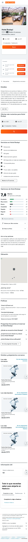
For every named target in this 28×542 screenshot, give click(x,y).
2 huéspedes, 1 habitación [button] (10, 43)
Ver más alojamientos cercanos (21, 360)
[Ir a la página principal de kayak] (10, 2)
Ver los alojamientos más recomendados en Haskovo (21, 427)
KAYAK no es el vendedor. (9, 523)
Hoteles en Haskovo (9, 502)
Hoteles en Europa (21, 537)
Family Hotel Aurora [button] (6, 380)
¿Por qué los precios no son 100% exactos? (11, 528)
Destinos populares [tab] (20, 493)
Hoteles (13, 537)
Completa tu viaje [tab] (8, 493)
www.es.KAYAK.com (5, 537)
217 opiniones (17, 32)
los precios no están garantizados (14, 518)
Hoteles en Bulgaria (5, 538)
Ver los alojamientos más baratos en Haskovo (21, 393)
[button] (2, 2)
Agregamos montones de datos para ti (12, 526)
